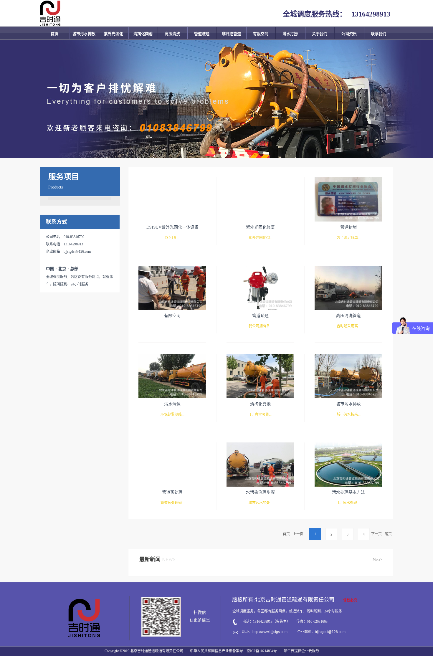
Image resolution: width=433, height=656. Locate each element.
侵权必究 (350, 600)
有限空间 (172, 315)
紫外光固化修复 (260, 227)
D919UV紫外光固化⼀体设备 (172, 227)
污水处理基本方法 (348, 492)
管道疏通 (260, 315)
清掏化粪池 (260, 404)
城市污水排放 (348, 404)
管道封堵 (348, 227)
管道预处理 (172, 492)
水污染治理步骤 (260, 492)
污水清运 (172, 404)
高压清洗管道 (348, 315)
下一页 (376, 534)
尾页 (388, 534)
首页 (54, 34)
